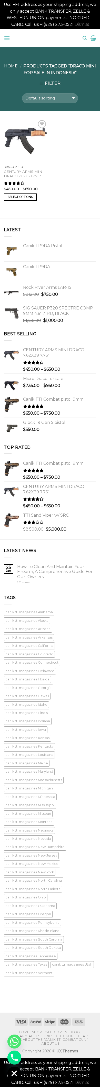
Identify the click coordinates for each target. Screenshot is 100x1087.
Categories (56, 1032)
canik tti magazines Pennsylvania (32, 923)
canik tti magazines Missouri (28, 814)
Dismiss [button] (82, 24)
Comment (25, 582)
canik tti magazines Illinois (26, 713)
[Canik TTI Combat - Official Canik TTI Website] (50, 38)
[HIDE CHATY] (14, 1074)
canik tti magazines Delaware (29, 671)
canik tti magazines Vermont (29, 973)
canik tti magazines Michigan (29, 788)
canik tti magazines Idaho (26, 704)
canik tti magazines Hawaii (27, 696)
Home (11, 66)
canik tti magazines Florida (27, 679)
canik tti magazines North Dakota (33, 889)
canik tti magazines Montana (29, 822)
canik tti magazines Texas (26, 964)
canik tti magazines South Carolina (33, 939)
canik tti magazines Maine (26, 763)
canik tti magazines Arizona (28, 629)
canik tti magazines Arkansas (29, 637)
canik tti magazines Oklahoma (30, 906)
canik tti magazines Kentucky (29, 746)
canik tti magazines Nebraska (29, 830)
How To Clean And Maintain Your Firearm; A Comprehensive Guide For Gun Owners (55, 571)
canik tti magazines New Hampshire (35, 847)
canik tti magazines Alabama (29, 612)
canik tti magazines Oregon (28, 914)
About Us (50, 1043)
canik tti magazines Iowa (25, 730)
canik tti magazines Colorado (29, 654)
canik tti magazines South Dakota (33, 948)
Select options (20, 197)
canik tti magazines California (29, 646)
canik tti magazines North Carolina (33, 880)
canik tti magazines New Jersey (31, 855)
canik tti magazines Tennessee (30, 956)
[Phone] (14, 1058)
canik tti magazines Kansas (27, 738)
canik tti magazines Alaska (26, 621)
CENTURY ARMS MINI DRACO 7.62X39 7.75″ (24, 173)
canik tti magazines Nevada (28, 839)
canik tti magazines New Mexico (31, 864)
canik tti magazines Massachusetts (33, 780)
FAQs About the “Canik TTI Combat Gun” (50, 1040)
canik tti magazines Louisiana (29, 755)
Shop (37, 1032)
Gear (83, 1036)
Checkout (65, 1036)
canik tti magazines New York (29, 872)
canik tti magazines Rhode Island (32, 931)
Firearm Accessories (33, 1036)
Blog (75, 1032)
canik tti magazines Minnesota (30, 797)
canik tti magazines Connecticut (31, 662)
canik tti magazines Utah (72, 964)
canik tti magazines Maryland (29, 771)
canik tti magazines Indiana (27, 721)
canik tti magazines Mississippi (30, 805)
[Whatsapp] (14, 1042)
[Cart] (93, 38)
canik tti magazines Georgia (28, 688)
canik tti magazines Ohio (25, 897)
